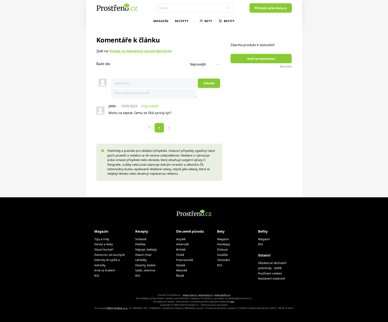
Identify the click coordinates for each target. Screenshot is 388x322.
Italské (180, 265)
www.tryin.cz (190, 294)
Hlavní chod (143, 255)
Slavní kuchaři (103, 249)
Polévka (140, 244)
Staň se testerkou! (261, 59)
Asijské (181, 239)
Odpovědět (149, 106)
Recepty (182, 21)
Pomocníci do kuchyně (109, 255)
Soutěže (222, 255)
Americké (182, 244)
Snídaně (140, 239)
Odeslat (208, 83)
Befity (229, 21)
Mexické (181, 270)
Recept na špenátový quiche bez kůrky (141, 51)
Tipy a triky (101, 239)
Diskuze (222, 249)
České (180, 255)
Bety (207, 21)
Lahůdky (141, 260)
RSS (96, 276)
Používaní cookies (270, 273)
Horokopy (223, 244)
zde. (232, 301)
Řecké (180, 276)
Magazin (223, 239)
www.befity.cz (222, 294)
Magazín (160, 21)
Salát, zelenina (145, 270)
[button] (228, 8)
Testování (223, 260)
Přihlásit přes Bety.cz (271, 8)
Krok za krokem (104, 270)
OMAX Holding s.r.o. (117, 308)
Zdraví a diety (103, 244)
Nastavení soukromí (271, 278)
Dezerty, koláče (145, 265)
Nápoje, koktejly (146, 249)
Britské (181, 249)
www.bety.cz (205, 294)
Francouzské (184, 260)
